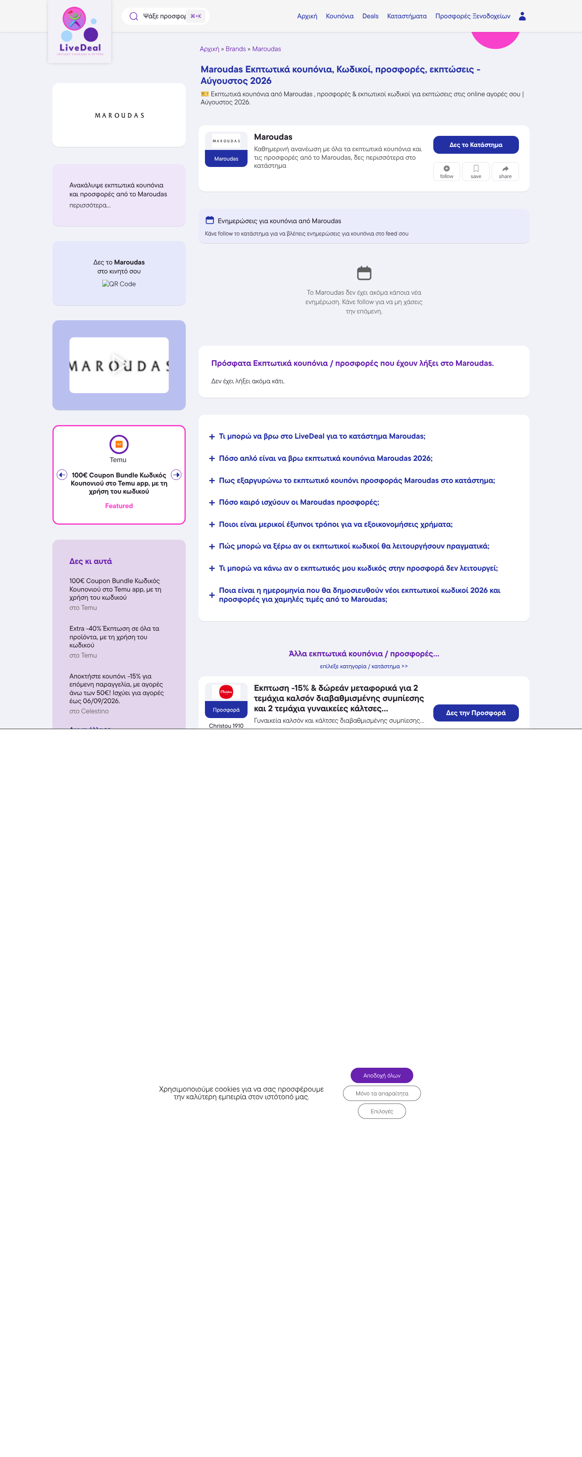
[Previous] (62, 474)
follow (446, 176)
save (476, 176)
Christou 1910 (226, 726)
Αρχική (209, 49)
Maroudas (266, 49)
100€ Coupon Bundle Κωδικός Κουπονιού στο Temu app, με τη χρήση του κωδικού (119, 483)
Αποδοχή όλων (381, 1075)
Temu (117, 460)
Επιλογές (382, 1110)
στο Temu (83, 607)
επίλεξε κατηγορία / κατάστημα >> (364, 666)
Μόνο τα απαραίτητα (382, 1093)
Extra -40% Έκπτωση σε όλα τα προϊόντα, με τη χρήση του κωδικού (114, 636)
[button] (119, 205)
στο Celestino (89, 711)
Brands (236, 49)
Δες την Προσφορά (476, 713)
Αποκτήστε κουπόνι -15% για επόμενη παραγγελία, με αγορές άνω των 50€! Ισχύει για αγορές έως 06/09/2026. (116, 688)
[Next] (176, 474)
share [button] (505, 176)
